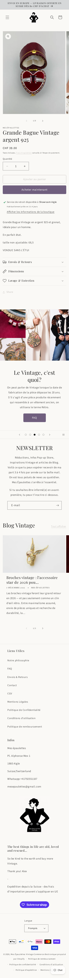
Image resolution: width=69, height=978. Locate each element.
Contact (12, 685)
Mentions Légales (17, 702)
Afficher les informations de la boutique (30, 212)
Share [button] (9, 292)
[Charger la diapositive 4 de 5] (39, 434)
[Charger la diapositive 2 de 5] (30, 434)
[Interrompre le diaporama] (65, 435)
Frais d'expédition (24, 153)
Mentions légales (48, 970)
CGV (9, 693)
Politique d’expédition (26, 970)
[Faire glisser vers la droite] (43, 121)
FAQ (34, 418)
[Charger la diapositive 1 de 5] (26, 434)
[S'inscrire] (57, 505)
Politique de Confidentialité (23, 710)
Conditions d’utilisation (51, 964)
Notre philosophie (18, 660)
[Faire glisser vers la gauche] (26, 121)
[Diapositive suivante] (50, 435)
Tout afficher (58, 526)
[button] (7, 17)
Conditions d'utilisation (21, 718)
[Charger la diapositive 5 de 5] (43, 434)
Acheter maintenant (34, 190)
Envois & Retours (17, 677)
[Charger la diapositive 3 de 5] (34, 434)
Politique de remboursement (24, 727)
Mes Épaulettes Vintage (22, 954)
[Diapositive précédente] (19, 435)
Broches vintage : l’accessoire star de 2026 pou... (32, 580)
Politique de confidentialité (22, 964)
